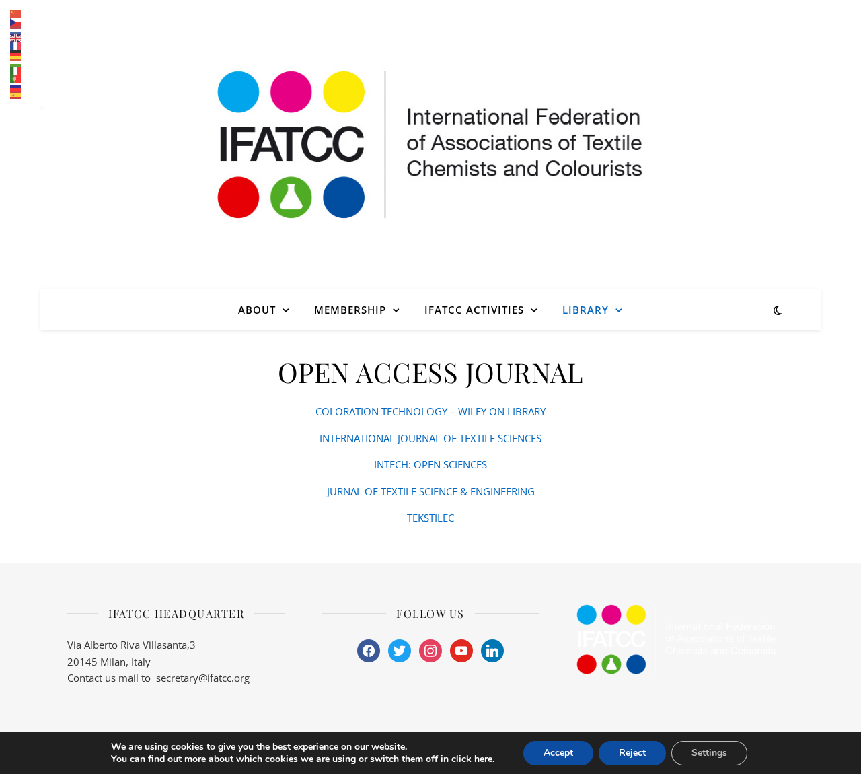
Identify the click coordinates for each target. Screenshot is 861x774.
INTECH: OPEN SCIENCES (430, 464)
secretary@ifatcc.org (203, 677)
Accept (558, 752)
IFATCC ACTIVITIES (474, 309)
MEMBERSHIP (350, 309)
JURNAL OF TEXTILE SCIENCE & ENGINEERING (431, 491)
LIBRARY (585, 309)
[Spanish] (16, 95)
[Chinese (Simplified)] (16, 14)
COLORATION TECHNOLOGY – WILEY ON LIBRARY (430, 411)
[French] (16, 46)
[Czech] (16, 22)
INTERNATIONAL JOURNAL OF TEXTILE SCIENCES (430, 438)
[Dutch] (16, 30)
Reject (632, 752)
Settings (709, 752)
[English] (16, 38)
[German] (16, 54)
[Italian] (16, 71)
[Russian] (16, 87)
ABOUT (257, 309)
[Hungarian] (16, 63)
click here (471, 759)
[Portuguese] (16, 79)
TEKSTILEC (430, 517)
